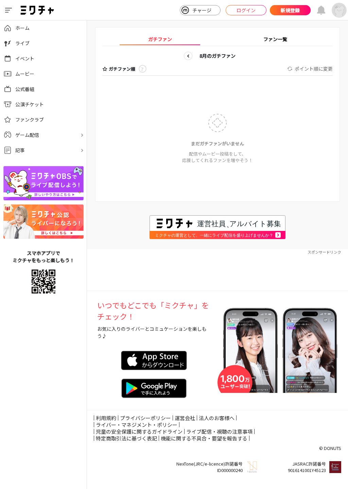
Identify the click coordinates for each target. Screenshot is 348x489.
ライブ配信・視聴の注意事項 (219, 431)
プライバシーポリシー (145, 417)
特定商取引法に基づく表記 (126, 438)
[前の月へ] (188, 56)
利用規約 (106, 417)
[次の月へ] (247, 56)
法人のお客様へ (216, 417)
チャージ (201, 10)
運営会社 (185, 417)
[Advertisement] (217, 270)
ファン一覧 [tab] (275, 39)
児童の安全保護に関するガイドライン (139, 431)
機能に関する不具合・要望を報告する (204, 438)
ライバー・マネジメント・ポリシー (136, 424)
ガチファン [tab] (160, 39)
